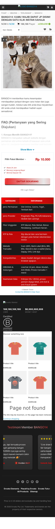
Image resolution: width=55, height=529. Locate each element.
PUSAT (4, 13)
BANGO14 (38, 13)
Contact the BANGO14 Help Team (27, 292)
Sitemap (34, 491)
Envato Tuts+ (44, 488)
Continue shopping (11, 419)
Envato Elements (11, 488)
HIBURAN (13, 13)
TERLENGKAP (26, 13)
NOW (11, 23)
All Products (23, 491)
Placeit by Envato (28, 488)
